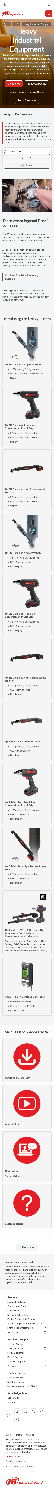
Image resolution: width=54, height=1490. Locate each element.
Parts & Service (15, 1357)
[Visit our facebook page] (41, 1411)
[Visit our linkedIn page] (17, 1419)
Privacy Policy (13, 1456)
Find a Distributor (16, 1353)
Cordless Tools (15, 1310)
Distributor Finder (16, 1382)
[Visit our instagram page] (25, 1411)
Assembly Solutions (17, 1302)
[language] (4, 4)
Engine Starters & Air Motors (21, 1319)
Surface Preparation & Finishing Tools (26, 1323)
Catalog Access (15, 1344)
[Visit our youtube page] (17, 1411)
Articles (11, 1402)
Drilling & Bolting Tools (19, 1315)
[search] (49, 4)
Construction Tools (17, 1306)
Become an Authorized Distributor (24, 1386)
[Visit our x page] (33, 1411)
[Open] (48, 13)
